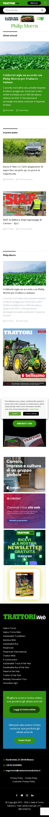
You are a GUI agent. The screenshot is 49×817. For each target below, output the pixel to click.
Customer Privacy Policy (24, 781)
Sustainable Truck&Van (14, 636)
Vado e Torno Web (12, 632)
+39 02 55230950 (13, 765)
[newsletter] (24, 547)
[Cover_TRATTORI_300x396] (24, 357)
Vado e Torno (9, 628)
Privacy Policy (16, 778)
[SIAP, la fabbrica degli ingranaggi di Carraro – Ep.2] (24, 203)
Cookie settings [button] (31, 413)
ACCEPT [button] (15, 413)
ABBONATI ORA (24, 423)
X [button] (43, 401)
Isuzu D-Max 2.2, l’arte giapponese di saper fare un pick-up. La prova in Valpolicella (23, 170)
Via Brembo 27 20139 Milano (19, 759)
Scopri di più (24, 740)
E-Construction (10, 659)
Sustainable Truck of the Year (17, 663)
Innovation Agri (10, 683)
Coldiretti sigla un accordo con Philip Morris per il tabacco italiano (22, 78)
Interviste (29, 229)
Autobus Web (9, 640)
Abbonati (34, 3)
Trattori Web (9, 655)
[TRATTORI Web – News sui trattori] (11, 3)
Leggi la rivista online (25, 709)
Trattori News (23, 110)
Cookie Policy (31, 778)
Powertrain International (15, 651)
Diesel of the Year (11, 671)
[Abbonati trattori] (24, 584)
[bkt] (24, 19)
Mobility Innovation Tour (15, 679)
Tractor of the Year (12, 675)
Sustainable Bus (10, 643)
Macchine (29, 179)
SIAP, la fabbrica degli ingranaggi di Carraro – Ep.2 (22, 221)
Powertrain (8, 647)
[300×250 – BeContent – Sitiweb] (24, 511)
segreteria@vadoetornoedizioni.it (22, 770)
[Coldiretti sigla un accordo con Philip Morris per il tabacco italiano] (24, 55)
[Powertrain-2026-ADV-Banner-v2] (24, 474)
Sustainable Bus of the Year (16, 667)
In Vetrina (21, 179)
